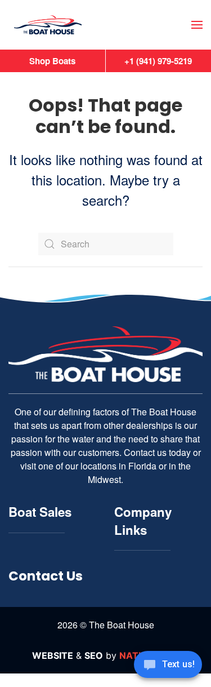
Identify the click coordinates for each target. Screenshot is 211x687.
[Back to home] (47, 25)
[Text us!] (168, 665)
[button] (197, 25)
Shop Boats (52, 61)
